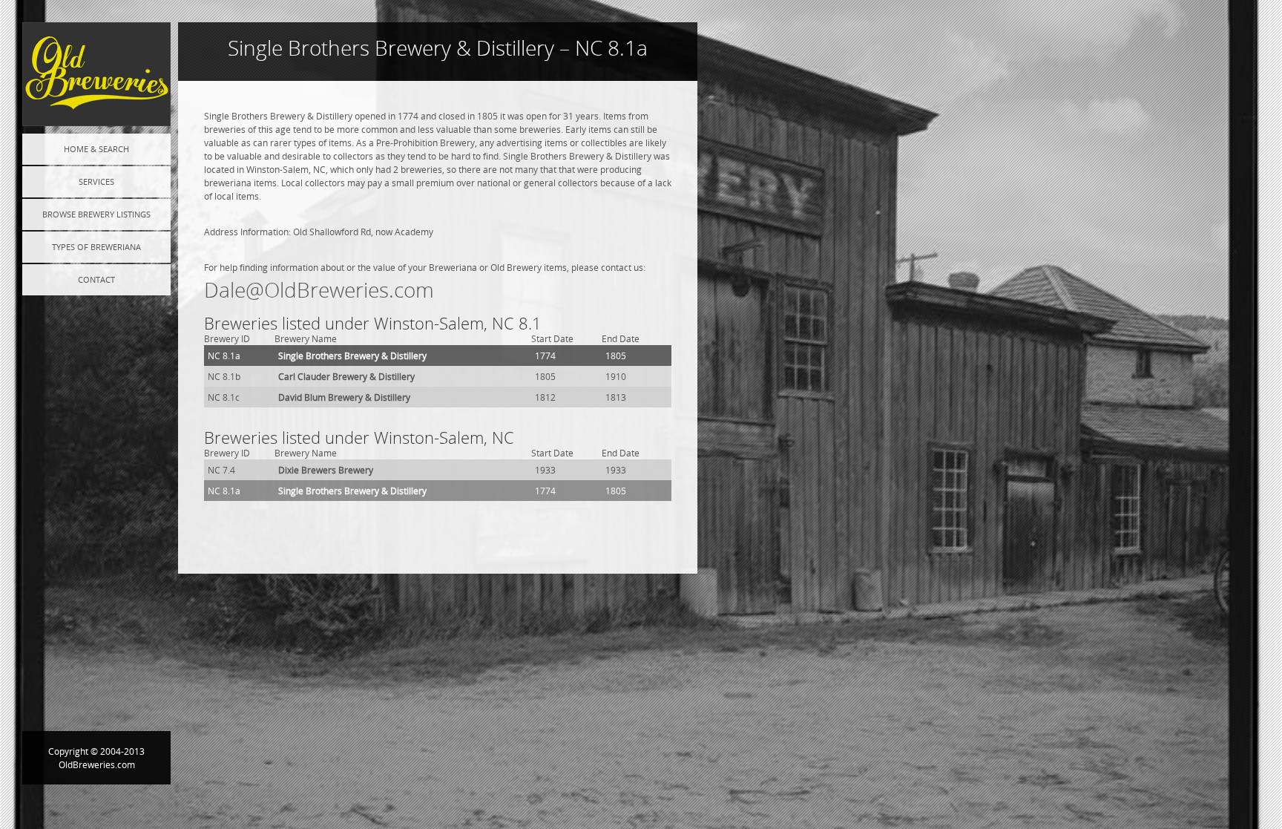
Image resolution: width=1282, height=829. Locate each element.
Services (96, 181)
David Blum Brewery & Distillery (344, 397)
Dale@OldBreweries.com (319, 290)
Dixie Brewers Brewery (325, 470)
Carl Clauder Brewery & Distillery (346, 376)
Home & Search (96, 148)
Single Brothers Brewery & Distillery (352, 355)
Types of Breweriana (96, 246)
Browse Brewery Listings (96, 214)
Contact (96, 279)
